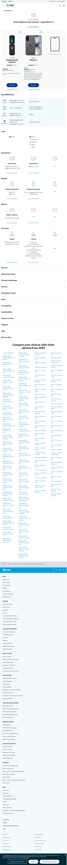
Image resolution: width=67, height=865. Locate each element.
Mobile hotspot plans (8, 646)
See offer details (35, 79)
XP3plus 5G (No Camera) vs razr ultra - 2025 (24, 391)
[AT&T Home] (10, 5)
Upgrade (5, 640)
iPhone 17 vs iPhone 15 (41, 470)
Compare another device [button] (55, 53)
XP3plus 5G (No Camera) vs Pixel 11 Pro (8, 364)
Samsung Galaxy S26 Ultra (10, 616)
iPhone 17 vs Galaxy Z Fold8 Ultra (40, 380)
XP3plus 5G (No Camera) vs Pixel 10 (24, 367)
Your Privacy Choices (39, 840)
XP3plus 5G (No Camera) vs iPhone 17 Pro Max (8, 357)
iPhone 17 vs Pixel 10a (40, 430)
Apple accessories (8, 746)
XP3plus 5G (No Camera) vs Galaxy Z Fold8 (8, 408)
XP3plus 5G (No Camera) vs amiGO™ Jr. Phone (24, 354)
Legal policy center (7, 849)
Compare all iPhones (8, 353)
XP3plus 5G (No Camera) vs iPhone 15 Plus (24, 468)
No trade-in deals (7, 698)
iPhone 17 (5, 613)
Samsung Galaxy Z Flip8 (9, 624)
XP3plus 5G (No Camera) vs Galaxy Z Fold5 (24, 435)
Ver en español (61, 1)
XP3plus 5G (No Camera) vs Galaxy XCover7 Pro (24, 372)
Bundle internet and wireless (10, 765)
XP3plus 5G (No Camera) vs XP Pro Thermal (24, 424)
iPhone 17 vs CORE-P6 (41, 457)
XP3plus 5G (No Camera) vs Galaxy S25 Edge (8, 493)
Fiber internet (6, 582)
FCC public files (37, 849)
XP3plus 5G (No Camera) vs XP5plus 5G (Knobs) (24, 511)
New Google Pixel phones (9, 711)
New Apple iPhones (8, 706)
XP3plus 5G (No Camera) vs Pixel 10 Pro (8, 534)
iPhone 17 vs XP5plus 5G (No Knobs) (56, 453)
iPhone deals (6, 684)
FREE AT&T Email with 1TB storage (11, 825)
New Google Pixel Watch (9, 736)
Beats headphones (8, 758)
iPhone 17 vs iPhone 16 (41, 367)
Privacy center (37, 837)
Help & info (6, 804)
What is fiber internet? (9, 774)
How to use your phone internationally (13, 771)
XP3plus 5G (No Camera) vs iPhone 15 (8, 517)
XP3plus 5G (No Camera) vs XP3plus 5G (24, 461)
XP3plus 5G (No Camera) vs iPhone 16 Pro (24, 385)
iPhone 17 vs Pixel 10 (56, 358)
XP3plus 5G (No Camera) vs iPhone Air (9, 425)
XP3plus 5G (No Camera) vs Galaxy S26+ (8, 443)
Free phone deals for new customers (13, 695)
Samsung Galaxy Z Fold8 (9, 621)
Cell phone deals (7, 681)
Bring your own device (9, 665)
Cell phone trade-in (8, 668)
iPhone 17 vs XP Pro (56, 449)
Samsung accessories (9, 752)
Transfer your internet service (11, 671)
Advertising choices (38, 834)
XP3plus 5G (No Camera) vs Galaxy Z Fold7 (24, 442)
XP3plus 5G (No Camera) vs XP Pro (24, 493)
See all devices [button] (8, 10)
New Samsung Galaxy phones (11, 709)
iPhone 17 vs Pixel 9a (56, 481)
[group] (33, 576)
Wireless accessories (8, 594)
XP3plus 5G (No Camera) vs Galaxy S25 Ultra (24, 398)
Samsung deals (7, 687)
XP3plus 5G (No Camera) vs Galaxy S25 (24, 404)
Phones (15, 563)
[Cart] (60, 5)
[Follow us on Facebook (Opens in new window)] (57, 570)
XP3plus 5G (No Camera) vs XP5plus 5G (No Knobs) (24, 498)
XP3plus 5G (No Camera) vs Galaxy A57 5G (8, 450)
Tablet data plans (7, 643)
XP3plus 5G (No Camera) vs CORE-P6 (8, 499)
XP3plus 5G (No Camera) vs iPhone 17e (8, 401)
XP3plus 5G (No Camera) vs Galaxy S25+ (24, 474)
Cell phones (6, 579)
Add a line (5, 637)
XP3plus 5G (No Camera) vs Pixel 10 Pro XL (8, 511)
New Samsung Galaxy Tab (10, 728)
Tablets (5, 588)
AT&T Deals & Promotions (10, 678)
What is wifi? (6, 783)
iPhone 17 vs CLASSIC (41, 478)
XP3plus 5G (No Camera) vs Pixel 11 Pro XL (8, 388)
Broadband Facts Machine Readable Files (14, 810)
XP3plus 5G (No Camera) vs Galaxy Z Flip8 (8, 419)
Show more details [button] (12, 173)
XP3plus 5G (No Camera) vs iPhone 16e (24, 361)
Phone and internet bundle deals (12, 690)
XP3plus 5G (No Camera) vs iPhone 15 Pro (24, 455)
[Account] (64, 5)
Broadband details (7, 846)
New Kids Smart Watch (9, 739)
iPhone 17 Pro (6, 607)
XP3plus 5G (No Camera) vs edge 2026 (7, 467)
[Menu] (3, 5)
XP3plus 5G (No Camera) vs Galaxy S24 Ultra (24, 555)
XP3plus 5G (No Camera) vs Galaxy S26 (8, 382)
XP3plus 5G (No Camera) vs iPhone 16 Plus (8, 505)
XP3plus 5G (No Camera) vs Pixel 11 (8, 413)
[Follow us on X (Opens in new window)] (54, 570)
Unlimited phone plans (9, 632)
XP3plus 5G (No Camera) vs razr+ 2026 (7, 430)
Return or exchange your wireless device (14, 780)
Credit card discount (8, 693)
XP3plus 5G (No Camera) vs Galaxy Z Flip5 (24, 411)
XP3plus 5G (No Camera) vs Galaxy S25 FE (8, 487)
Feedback (5, 822)
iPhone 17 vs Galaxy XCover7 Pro (56, 361)
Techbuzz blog (6, 819)
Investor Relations (8, 796)
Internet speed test (8, 662)
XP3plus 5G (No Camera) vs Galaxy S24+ (24, 448)
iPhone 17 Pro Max (8, 604)
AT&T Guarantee (7, 807)
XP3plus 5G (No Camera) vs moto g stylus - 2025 (8, 540)
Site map (5, 834)
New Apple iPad (7, 725)
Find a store (52, 1)
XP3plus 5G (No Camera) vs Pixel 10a (8, 462)
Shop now (12, 85)
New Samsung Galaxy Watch (10, 733)
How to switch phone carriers (11, 659)
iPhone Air (5, 610)
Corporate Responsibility (9, 799)
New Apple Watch (7, 730)
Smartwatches (7, 591)
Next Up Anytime (7, 649)
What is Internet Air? (8, 768)
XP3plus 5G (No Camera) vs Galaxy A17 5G (8, 474)
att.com (4, 563)
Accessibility (5, 843)
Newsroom (6, 793)
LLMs (4, 828)
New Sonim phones (8, 717)
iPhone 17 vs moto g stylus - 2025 (40, 486)
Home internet (7, 585)
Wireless (10, 563)
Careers (5, 802)
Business (10, 1)
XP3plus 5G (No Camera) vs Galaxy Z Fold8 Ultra (8, 395)
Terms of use (5, 840)
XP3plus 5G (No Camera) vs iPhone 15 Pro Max (24, 378)
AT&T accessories (7, 749)
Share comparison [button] (33, 27)
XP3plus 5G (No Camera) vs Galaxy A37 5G (8, 480)
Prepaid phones (7, 597)
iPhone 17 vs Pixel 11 (40, 394)
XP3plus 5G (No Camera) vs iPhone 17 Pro (8, 370)
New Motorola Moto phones (10, 714)
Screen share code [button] (8, 813)
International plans (8, 634)
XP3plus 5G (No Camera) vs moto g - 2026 (8, 456)
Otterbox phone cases (9, 755)
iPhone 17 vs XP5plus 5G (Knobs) (56, 463)
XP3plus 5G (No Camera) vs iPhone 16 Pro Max (8, 522)
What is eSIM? (6, 777)
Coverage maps (6, 837)
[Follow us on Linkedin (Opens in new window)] (63, 570)
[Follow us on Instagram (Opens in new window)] (60, 570)
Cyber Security (37, 846)
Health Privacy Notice (39, 843)
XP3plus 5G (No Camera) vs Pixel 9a (24, 537)
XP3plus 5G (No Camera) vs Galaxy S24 (24, 505)
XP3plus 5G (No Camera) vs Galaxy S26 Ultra (8, 437)
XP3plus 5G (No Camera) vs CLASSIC (8, 528)
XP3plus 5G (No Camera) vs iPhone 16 (8, 376)
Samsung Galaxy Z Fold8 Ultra (11, 618)
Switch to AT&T (7, 656)
